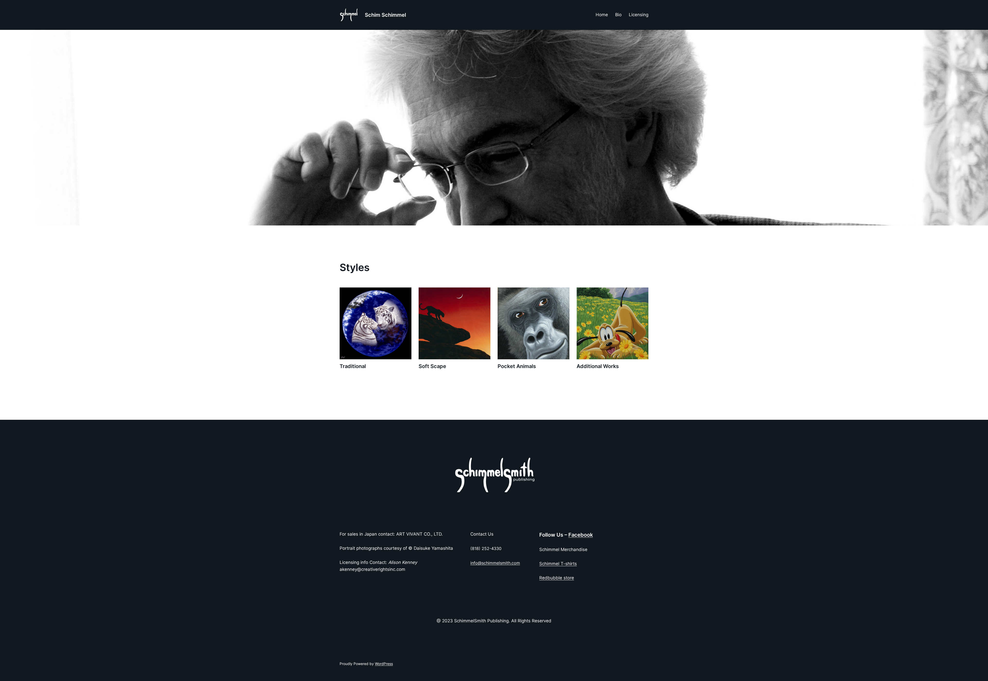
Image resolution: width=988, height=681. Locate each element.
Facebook (580, 535)
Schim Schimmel (385, 15)
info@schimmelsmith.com (495, 562)
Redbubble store (556, 577)
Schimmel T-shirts (558, 563)
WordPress (384, 663)
